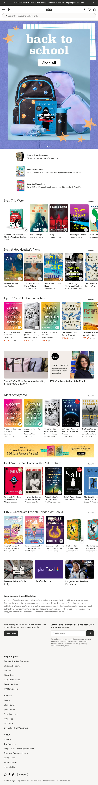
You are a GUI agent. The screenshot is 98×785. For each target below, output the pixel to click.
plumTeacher (10, 709)
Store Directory (11, 714)
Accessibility (9, 767)
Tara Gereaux (49, 288)
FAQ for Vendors (11, 689)
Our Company (10, 744)
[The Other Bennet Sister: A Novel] (33, 267)
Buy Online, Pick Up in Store (16, 728)
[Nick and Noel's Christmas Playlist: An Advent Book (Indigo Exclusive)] (16, 218)
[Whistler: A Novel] (13, 267)
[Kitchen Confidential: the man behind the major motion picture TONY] (34, 481)
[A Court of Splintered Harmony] (13, 316)
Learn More (11, 633)
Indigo (12, 781)
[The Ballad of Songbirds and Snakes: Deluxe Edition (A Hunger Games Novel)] (75, 530)
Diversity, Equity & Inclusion (16, 753)
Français (22, 774)
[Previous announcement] (5, 3)
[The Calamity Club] (71, 316)
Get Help (8, 670)
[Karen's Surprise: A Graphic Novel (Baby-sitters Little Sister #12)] (13, 530)
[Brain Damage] (39, 218)
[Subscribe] (90, 633)
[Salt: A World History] (73, 481)
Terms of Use (65, 781)
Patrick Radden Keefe (73, 288)
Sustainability (10, 758)
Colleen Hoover (56, 237)
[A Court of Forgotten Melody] (50, 316)
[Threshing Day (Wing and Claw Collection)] (32, 316)
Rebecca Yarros (30, 337)
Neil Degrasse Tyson (53, 502)
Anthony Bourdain (32, 502)
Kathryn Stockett (68, 335)
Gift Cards (8, 723)
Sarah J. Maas (9, 337)
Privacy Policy (36, 781)
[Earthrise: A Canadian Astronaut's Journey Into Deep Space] (71, 413)
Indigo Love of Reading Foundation (19, 748)
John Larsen (66, 434)
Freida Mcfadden (37, 237)
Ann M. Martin (9, 551)
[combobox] (51, 15)
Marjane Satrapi (10, 502)
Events (7, 700)
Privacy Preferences (50, 781)
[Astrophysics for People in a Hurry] (53, 481)
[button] (3, 9)
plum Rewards (10, 705)
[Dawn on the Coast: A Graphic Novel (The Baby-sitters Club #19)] (34, 530)
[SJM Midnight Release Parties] (49, 450)
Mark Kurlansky (70, 499)
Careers (7, 739)
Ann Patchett (9, 286)
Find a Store (9, 675)
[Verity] (59, 218)
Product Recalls (10, 762)
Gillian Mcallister (76, 237)
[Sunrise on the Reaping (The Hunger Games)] (55, 530)
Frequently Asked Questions (16, 661)
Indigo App (8, 718)
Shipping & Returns (12, 666)
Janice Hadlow (30, 288)
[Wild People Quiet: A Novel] (53, 267)
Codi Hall (7, 240)
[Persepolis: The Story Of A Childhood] (13, 481)
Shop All (91, 202)
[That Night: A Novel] (79, 218)
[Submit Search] (5, 15)
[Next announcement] (93, 3)
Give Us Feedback (12, 679)
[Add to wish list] (26, 230)
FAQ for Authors (11, 684)
